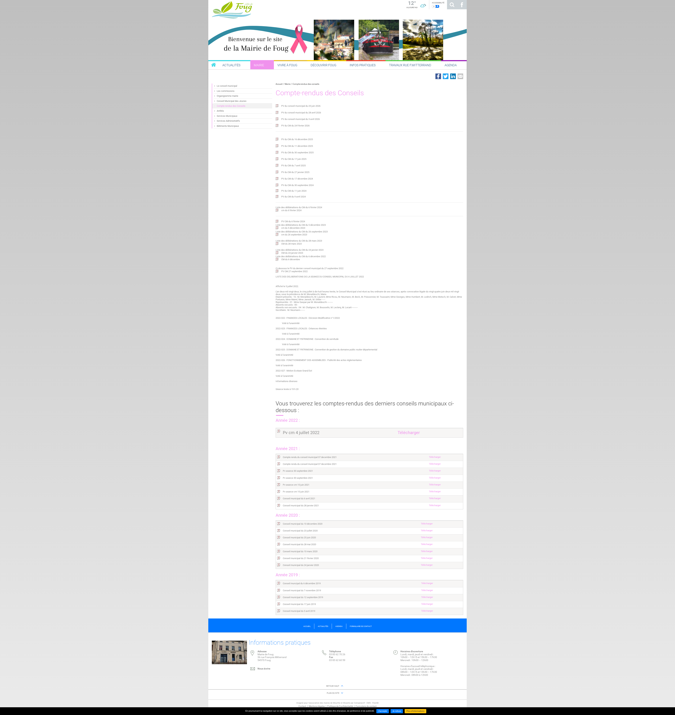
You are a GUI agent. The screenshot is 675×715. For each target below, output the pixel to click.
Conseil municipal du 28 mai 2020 (299, 544)
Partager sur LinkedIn (453, 76)
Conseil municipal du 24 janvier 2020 (301, 565)
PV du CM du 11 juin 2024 (293, 191)
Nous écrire (264, 668)
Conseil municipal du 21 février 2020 (301, 558)
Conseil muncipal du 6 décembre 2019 (302, 583)
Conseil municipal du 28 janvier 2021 (301, 505)
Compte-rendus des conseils (305, 84)
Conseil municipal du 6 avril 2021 (299, 498)
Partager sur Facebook (438, 76)
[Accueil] (268, 9)
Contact (302, 706)
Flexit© (375, 703)
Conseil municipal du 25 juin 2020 (299, 537)
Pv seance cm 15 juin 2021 (296, 484)
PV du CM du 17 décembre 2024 (297, 178)
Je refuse (396, 711)
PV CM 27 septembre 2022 (294, 271)
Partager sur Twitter (445, 76)
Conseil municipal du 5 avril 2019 (299, 611)
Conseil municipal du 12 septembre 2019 (303, 597)
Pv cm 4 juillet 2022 (301, 432)
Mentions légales (317, 706)
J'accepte (382, 711)
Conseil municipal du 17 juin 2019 (299, 604)
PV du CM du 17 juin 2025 (293, 159)
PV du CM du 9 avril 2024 (293, 196)
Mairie (287, 84)
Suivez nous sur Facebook (462, 4)
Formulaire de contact (366, 706)
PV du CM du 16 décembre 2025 (297, 139)
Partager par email (460, 76)
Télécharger (409, 432)
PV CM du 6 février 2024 (293, 221)
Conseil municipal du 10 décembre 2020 (302, 523)
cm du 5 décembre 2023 (293, 228)
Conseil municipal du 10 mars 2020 (300, 551)
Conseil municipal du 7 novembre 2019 (302, 590)
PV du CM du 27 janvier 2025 (295, 172)
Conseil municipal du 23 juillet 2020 (300, 530)
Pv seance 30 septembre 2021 (298, 471)
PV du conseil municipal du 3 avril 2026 (300, 119)
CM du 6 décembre (290, 259)
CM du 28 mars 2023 (291, 243)
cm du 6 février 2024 (291, 210)
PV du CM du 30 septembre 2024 (297, 185)
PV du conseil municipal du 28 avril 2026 (301, 112)
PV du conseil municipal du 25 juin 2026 (300, 106)
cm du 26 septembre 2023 (294, 234)
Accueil (279, 84)
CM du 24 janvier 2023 (292, 253)
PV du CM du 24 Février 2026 (295, 125)
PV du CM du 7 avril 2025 (293, 165)
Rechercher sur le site (452, 4)
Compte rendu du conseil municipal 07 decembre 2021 (310, 457)
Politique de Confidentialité (340, 706)
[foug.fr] (213, 64)
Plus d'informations (415, 711)
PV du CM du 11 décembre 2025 (297, 146)
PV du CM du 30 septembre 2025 (297, 152)
